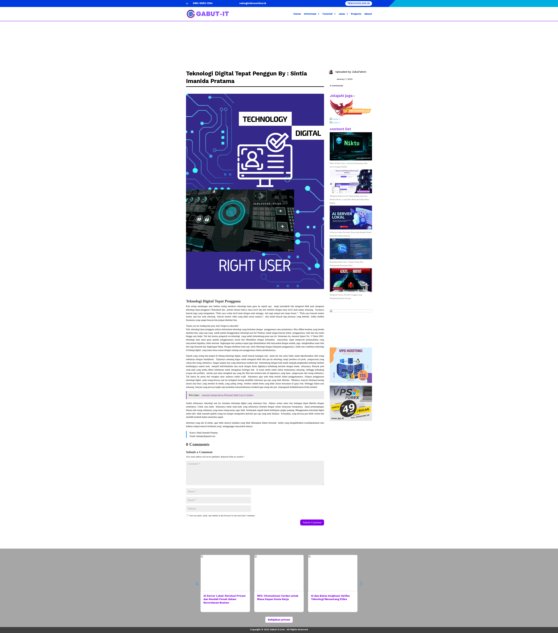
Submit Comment (312, 522)
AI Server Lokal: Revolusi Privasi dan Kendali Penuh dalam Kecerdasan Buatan (224, 599)
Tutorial (327, 14)
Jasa (342, 14)
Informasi (310, 14)
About (368, 14)
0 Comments (336, 85)
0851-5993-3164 (203, 3)
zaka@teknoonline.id (252, 3)
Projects (356, 14)
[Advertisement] (279, 43)
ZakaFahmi (359, 71)
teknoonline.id (358, 3)
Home (297, 14)
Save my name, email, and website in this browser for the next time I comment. (222, 516)
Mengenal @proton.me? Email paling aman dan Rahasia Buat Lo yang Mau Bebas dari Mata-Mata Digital (349, 199)
